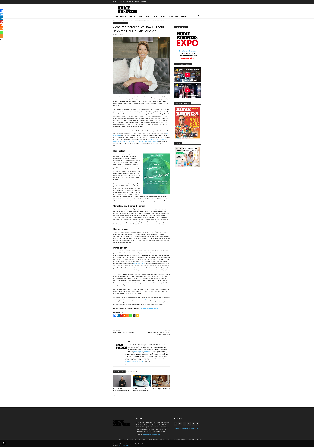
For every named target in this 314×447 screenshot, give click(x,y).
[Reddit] (124, 315)
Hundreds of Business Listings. (149, 308)
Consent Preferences (181, 439)
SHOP (127, 439)
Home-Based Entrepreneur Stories (125, 20)
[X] (134, 315)
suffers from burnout (139, 263)
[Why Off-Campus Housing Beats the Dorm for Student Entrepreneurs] (161, 381)
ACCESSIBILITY (171, 439)
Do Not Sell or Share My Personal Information (186, 428)
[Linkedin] (118, 315)
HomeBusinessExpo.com (187, 51)
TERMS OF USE (163, 439)
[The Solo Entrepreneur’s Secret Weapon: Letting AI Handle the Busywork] (142, 381)
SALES (147, 16)
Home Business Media (124, 445)
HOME (116, 16)
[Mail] (126, 364)
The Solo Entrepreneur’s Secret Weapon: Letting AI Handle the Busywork (140, 390)
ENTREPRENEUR (173, 16)
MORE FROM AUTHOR (132, 371)
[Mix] (127, 315)
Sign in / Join (116, 1)
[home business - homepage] (122, 425)
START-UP (132, 16)
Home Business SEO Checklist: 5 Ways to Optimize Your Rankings (159, 333)
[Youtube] (197, 424)
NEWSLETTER (143, 1)
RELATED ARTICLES (119, 371)
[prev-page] (114, 395)
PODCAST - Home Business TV (183, 64)
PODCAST (184, 16)
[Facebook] (114, 315)
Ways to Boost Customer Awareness (123, 332)
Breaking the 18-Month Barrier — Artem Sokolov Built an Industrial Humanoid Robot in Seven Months (121, 390)
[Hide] (0, 39)
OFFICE (163, 16)
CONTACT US (191, 439)
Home (114, 20)
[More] (1, 36)
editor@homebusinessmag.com (151, 434)
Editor (116, 34)
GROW (140, 16)
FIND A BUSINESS (129, 1)
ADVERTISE (137, 1)
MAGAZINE (122, 1)
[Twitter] (1, 14)
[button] (199, 16)
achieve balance (145, 300)
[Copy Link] (137, 315)
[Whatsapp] (130, 315)
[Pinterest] (121, 315)
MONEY (155, 16)
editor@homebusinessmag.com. (142, 351)
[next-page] (117, 395)
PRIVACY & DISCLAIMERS (152, 439)
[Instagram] (180, 423)
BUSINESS (123, 16)
